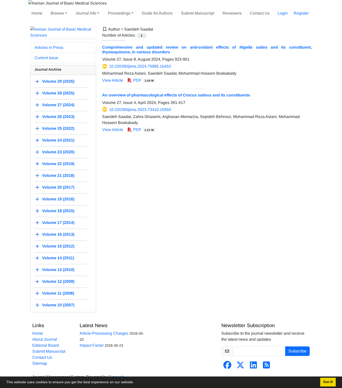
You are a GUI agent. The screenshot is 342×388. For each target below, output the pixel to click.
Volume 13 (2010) (58, 270)
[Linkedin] (253, 366)
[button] (135, 382)
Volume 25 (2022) (58, 128)
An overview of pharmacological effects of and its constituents (176, 95)
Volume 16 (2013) (58, 234)
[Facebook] (227, 366)
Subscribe (297, 351)
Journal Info (86, 13)
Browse (57, 13)
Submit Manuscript (197, 13)
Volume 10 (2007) (58, 305)
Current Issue (46, 58)
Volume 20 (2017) (58, 187)
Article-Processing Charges (104, 333)
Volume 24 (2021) (58, 140)
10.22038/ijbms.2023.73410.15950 (140, 109)
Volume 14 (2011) (58, 258)
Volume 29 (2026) (58, 81)
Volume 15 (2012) (58, 246)
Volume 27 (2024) (58, 105)
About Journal (44, 339)
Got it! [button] (328, 382)
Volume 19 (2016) (58, 199)
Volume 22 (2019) (58, 164)
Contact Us (260, 13)
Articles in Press (49, 47)
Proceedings (119, 13)
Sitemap (39, 363)
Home (37, 13)
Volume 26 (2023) (58, 116)
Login (283, 13)
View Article (112, 80)
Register (301, 13)
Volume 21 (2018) (58, 175)
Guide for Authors (157, 13)
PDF (143, 80)
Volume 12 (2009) (58, 281)
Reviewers (232, 13)
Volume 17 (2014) (58, 222)
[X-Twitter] (240, 366)
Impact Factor (92, 345)
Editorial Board (45, 345)
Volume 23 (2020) (58, 152)
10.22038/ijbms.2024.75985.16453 (140, 66)
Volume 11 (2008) (58, 293)
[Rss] (266, 366)
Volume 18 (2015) (58, 211)
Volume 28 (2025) (58, 93)
